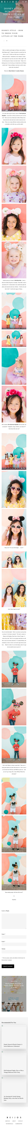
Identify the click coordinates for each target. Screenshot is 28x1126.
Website (3, 948)
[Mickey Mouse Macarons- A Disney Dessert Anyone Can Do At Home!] (14, 985)
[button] (26, 1)
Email (3, 941)
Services (7, 1121)
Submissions (19, 1123)
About (14, 1121)
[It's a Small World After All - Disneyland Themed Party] (14, 1003)
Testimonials (9, 1123)
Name (3, 934)
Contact (20, 1121)
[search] (23, 2)
